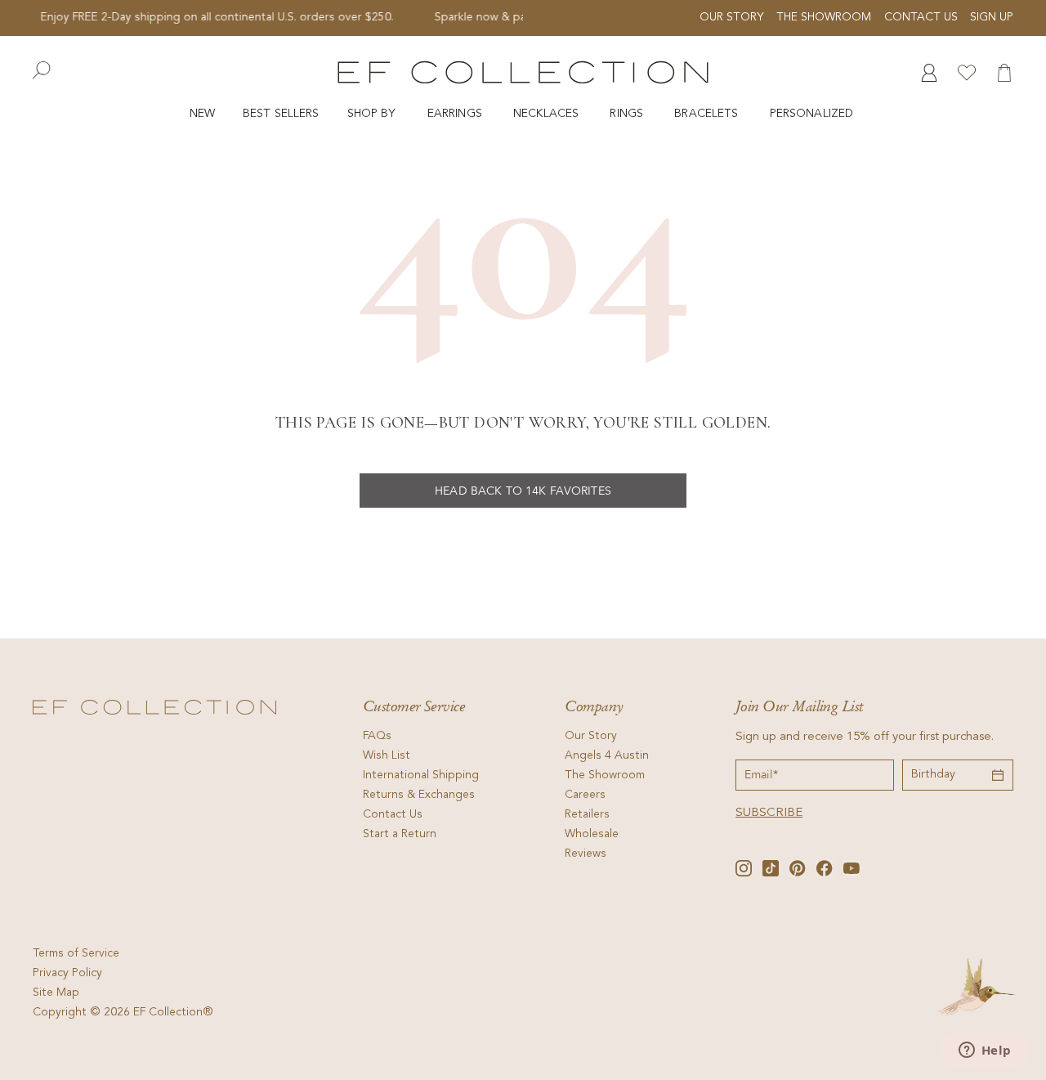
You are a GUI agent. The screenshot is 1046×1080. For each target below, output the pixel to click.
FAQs (377, 736)
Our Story (732, 18)
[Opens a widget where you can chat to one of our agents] (985, 1051)
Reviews (585, 854)
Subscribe (768, 813)
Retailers (587, 815)
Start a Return (399, 834)
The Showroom (823, 18)
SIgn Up (991, 18)
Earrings (456, 114)
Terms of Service (76, 954)
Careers (585, 795)
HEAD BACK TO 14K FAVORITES (523, 491)
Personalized (813, 114)
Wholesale (592, 834)
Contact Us (921, 18)
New (202, 114)
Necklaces (547, 114)
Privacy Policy (67, 973)
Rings (628, 114)
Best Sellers (281, 114)
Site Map (56, 993)
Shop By (373, 114)
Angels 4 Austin (607, 756)
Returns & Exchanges (419, 795)
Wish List (386, 756)
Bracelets (707, 114)
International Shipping (421, 776)
